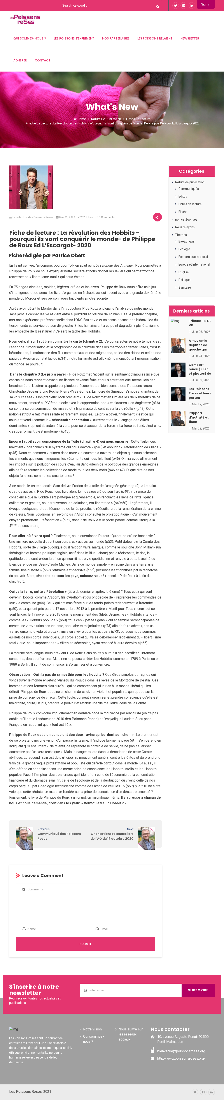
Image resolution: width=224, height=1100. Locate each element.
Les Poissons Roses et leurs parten (200, 393)
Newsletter (189, 38)
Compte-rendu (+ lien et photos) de (200, 369)
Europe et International (194, 264)
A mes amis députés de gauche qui (198, 345)
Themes (181, 235)
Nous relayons (185, 227)
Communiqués (188, 189)
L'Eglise (183, 272)
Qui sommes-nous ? (29, 38)
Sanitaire (184, 287)
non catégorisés (186, 219)
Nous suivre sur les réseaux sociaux (131, 1034)
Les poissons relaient (155, 38)
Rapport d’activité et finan (199, 417)
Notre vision (92, 1029)
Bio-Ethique (186, 241)
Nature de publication (106, 119)
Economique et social (193, 257)
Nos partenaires (116, 38)
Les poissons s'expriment (74, 38)
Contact (43, 60)
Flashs (182, 212)
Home (81, 119)
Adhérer (20, 60)
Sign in (205, 4)
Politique (184, 280)
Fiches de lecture (138, 119)
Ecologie (184, 249)
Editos (182, 196)
